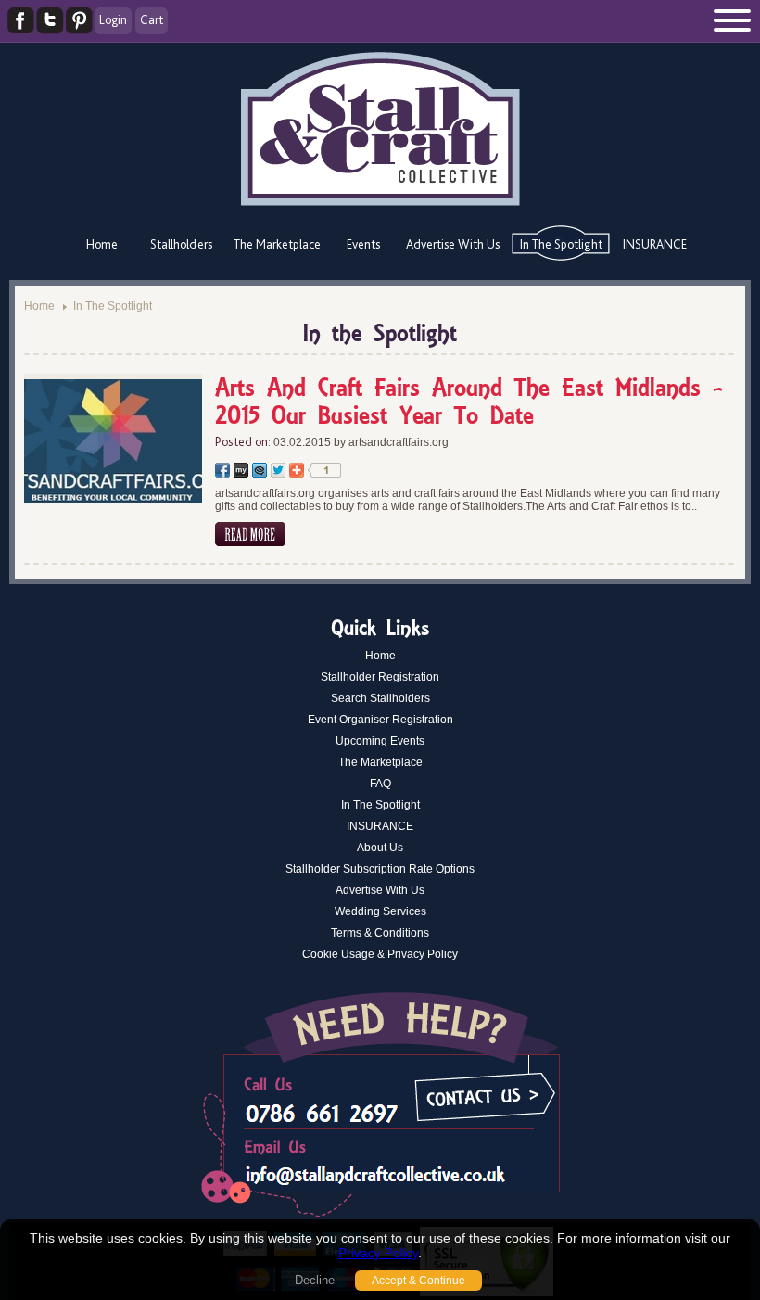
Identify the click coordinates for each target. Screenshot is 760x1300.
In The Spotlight (561, 243)
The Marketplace (277, 243)
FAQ (380, 783)
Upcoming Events (380, 740)
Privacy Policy (378, 1252)
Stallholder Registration (380, 676)
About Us (380, 847)
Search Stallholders (380, 698)
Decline (315, 1280)
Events (363, 243)
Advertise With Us (453, 243)
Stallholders (181, 243)
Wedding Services (380, 911)
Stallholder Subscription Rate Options (380, 868)
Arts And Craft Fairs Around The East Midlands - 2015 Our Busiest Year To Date (469, 403)
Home (102, 243)
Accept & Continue (418, 1280)
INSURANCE (655, 243)
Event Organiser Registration (380, 719)
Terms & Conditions (380, 932)
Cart (151, 19)
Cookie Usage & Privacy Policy (380, 954)
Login (113, 19)
